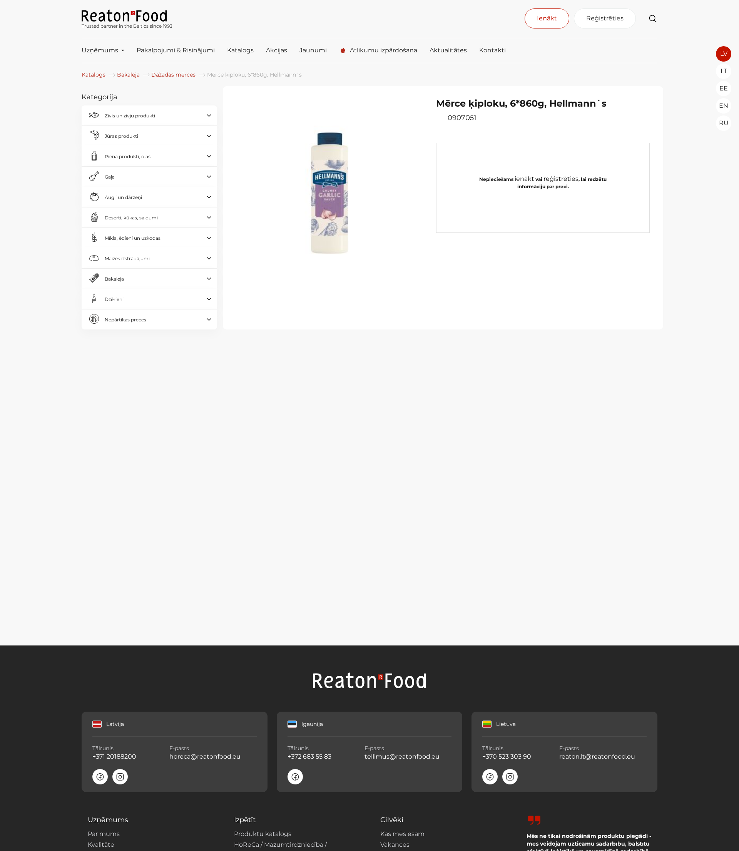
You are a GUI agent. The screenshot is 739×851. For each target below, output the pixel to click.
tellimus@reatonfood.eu (402, 756)
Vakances (395, 844)
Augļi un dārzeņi (123, 197)
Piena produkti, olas (127, 156)
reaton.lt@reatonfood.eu (597, 756)
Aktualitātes (448, 50)
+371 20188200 (114, 756)
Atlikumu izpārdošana (383, 50)
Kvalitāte (101, 844)
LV (723, 53)
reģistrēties (560, 178)
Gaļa (110, 177)
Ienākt (547, 18)
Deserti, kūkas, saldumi (131, 218)
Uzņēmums (100, 50)
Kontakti (492, 50)
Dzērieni (114, 299)
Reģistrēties (605, 18)
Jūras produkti (121, 136)
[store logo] (127, 15)
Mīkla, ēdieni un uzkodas (133, 238)
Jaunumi (313, 50)
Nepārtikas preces (125, 320)
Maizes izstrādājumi (127, 258)
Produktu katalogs (262, 834)
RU (724, 123)
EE (723, 88)
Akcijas (276, 50)
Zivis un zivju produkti (130, 116)
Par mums (104, 834)
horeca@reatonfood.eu (205, 756)
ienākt (524, 178)
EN (723, 105)
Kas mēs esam (402, 834)
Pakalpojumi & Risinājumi (176, 50)
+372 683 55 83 (309, 756)
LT (724, 71)
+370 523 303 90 (506, 756)
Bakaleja (129, 74)
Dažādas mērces (174, 74)
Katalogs (240, 50)
